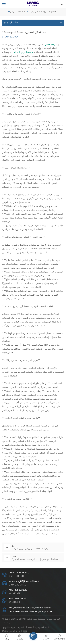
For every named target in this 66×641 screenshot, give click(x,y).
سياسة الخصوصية (43, 627)
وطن (12, 11)
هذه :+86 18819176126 (20, 572)
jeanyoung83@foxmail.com (24, 581)
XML (30, 627)
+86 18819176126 (17, 598)
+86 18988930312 (18, 590)
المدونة (21, 627)
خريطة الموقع (14, 627)
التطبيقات (21, 11)
